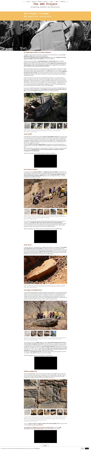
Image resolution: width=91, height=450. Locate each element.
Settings (82, 448)
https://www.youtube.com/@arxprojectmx (36, 428)
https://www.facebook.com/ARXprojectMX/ (44, 427)
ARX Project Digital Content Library (47, 377)
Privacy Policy (37, 448)
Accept (87, 448)
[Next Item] (65, 107)
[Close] (89, 448)
